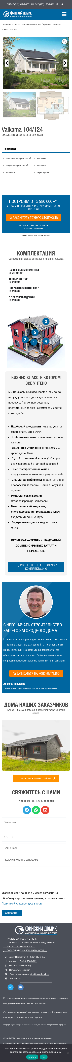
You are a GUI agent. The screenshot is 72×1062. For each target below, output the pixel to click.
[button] (7, 63)
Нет (44, 1057)
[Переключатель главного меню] (64, 14)
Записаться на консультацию (38, 673)
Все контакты (16, 978)
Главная (6, 24)
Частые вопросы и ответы (22, 939)
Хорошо (32, 1057)
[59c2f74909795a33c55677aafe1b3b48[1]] (36, 63)
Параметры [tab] (10, 148)
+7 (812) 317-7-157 (20, 4)
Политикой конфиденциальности (22, 903)
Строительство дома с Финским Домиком (31, 943)
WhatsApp (26, 965)
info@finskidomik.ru (39, 974)
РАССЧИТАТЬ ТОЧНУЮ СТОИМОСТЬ (35, 217)
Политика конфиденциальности (25, 950)
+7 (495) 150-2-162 (45, 4)
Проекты (16, 24)
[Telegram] (11, 987)
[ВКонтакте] (21, 987)
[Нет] (67, 1053)
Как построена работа (19, 947)
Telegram (25, 970)
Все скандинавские (31, 24)
